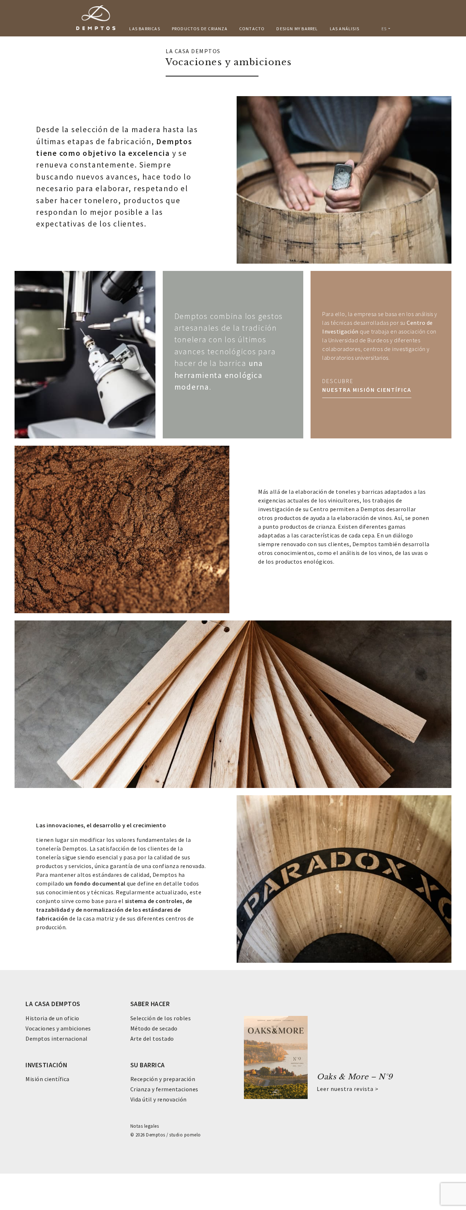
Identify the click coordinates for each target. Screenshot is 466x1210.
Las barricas (144, 28)
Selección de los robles (160, 1018)
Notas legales (144, 1126)
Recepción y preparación (163, 1079)
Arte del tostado (152, 1038)
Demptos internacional (56, 1038)
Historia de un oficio (52, 1018)
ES (384, 28)
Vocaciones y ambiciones (58, 1028)
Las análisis (344, 28)
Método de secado (154, 1028)
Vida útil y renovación (158, 1099)
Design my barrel (297, 28)
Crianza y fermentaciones (164, 1089)
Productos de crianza (200, 28)
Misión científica (47, 1079)
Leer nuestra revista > (348, 1088)
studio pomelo (185, 1135)
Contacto (252, 28)
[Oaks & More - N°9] (276, 1056)
